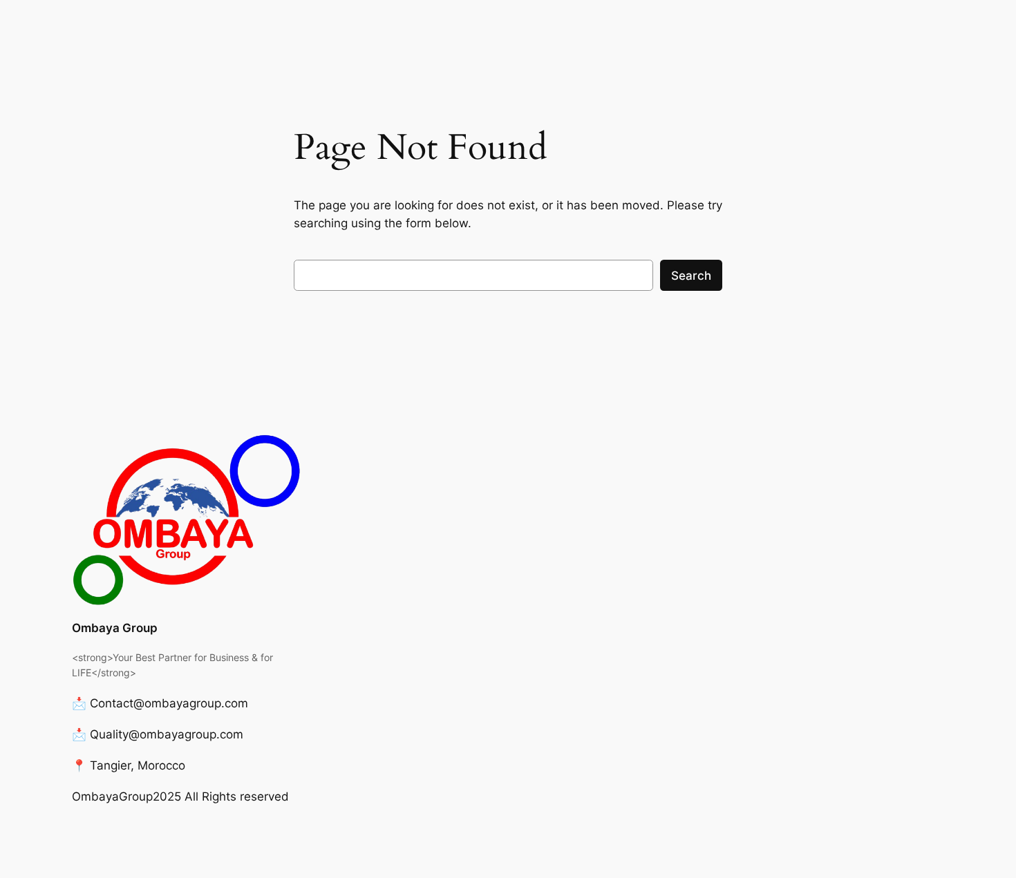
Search (691, 276)
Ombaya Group (115, 628)
